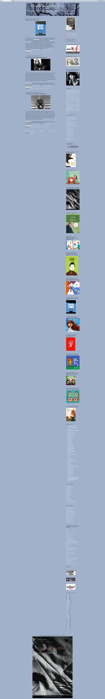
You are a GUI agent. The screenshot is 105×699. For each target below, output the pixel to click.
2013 (68, 621)
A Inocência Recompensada (72, 427)
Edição (69, 97)
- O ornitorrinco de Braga (70, 132)
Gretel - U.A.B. (68, 544)
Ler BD (68, 457)
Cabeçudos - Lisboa (69, 509)
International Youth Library (70, 549)
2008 (68, 628)
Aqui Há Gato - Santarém (70, 508)
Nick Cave (68, 496)
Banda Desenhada (77, 92)
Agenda (78, 91)
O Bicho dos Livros (70, 469)
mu (66, 104)
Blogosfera (74, 93)
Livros (67, 103)
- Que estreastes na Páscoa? (70, 139)
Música (68, 104)
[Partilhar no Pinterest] (30, 51)
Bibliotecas (67, 93)
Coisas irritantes (72, 94)
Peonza (67, 550)
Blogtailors (69, 437)
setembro (68, 605)
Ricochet (67, 554)
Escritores (32, 88)
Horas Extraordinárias (71, 451)
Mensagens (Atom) (32, 133)
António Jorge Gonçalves (70, 487)
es (68, 98)
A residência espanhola (70, 90)
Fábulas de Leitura (70, 448)
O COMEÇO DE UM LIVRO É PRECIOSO (42, 88)
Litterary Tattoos (68, 493)
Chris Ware (68, 491)
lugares (78, 103)
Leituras (67, 102)
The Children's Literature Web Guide (72, 557)
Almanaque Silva (70, 429)
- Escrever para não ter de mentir (71, 122)
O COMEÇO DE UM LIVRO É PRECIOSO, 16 (36, 57)
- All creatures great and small (71, 119)
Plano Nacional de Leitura (70, 552)
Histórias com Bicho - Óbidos (70, 514)
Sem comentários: (48, 49)
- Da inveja (68, 120)
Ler (69, 102)
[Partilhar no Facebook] (29, 51)
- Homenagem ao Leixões (70, 123)
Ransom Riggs (68, 498)
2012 (68, 622)
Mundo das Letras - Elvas (70, 516)
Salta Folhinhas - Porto (69, 520)
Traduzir (78, 110)
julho (68, 608)
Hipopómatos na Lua (70, 449)
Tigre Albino (68, 561)
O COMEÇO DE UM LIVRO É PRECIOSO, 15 (36, 93)
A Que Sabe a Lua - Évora (70, 507)
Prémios (78, 108)
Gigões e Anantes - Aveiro (70, 512)
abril (68, 612)
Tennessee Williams (28, 83)
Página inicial (41, 130)
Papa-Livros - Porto (69, 519)
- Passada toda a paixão (69, 137)
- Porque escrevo (68, 138)
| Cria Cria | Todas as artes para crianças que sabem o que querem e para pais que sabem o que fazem (73, 479)
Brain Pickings (68, 489)
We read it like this (70, 476)
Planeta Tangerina (70, 472)
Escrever (32, 52)
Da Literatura (69, 441)
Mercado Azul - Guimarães (70, 515)
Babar (67, 530)
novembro (68, 601)
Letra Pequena (69, 459)
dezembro (68, 600)
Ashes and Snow (68, 488)
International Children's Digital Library (72, 548)
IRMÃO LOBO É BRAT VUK (32, 20)
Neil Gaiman (68, 495)
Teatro (67, 110)
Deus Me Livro (69, 443)
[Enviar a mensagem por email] (26, 51)
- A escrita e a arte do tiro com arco (71, 118)
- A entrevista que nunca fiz (70, 116)
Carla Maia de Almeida (71, 34)
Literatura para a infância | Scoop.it (71, 461)
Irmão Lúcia (69, 452)
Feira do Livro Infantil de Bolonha (71, 541)
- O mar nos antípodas (69, 131)
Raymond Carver (28, 121)
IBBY (67, 545)
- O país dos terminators (70, 134)
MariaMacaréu (69, 464)
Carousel (67, 534)
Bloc (67, 531)
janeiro (68, 617)
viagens (67, 111)
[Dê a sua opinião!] (27, 51)
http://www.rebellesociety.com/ (71, 502)
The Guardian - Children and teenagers (72, 559)
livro (71, 102)
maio (68, 611)
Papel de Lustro (70, 471)
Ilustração (68, 100)
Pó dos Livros (69, 474)
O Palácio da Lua (70, 468)
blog (70, 93)
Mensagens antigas (53, 130)
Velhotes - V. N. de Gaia (70, 522)
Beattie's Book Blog (70, 433)
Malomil (68, 463)
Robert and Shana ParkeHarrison (71, 500)
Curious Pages (69, 440)
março (68, 614)
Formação (71, 99)
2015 (68, 599)
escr (71, 98)
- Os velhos (68, 135)
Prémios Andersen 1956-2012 (70, 553)
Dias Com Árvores (70, 444)
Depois (79, 96)
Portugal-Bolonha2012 (69, 108)
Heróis (78, 99)
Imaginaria (68, 546)
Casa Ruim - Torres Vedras (70, 511)
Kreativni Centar (36, 39)
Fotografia (75, 99)
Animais (67, 92)
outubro (68, 603)
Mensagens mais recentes (29, 130)
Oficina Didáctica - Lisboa (70, 518)
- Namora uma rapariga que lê (70, 124)
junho (68, 609)
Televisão (73, 110)
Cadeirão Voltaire (70, 438)
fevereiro (68, 615)
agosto (68, 606)
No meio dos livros (74, 104)
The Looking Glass (69, 560)
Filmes (67, 99)
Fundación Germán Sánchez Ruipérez (72, 542)
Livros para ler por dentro (73, 103)
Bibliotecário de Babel (71, 435)
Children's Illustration (69, 539)
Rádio (79, 109)
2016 (68, 597)
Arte (69, 92)
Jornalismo (77, 100)
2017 (68, 595)
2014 (68, 619)
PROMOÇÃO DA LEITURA (71, 109)
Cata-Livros (68, 537)
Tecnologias (70, 110)
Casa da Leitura (68, 535)
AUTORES (72, 92)
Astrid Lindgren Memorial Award (73, 430)
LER (68, 456)
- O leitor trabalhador (69, 130)
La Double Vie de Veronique (72, 454)
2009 (68, 627)
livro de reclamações (76, 102)
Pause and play (77, 107)
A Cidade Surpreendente (71, 425)
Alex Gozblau (68, 485)
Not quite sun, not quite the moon (72, 466)
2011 (68, 624)
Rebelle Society (68, 499)
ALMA (67, 529)
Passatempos (72, 107)
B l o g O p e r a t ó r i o (71, 432)
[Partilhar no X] (28, 51)
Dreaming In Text (70, 446)
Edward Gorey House (69, 492)
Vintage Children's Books (70, 563)
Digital (67, 97)
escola (70, 98)
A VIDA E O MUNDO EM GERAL (73, 90)
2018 (68, 594)
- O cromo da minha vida (70, 128)
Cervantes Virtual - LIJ (69, 538)
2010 (68, 625)
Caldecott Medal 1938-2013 (70, 533)
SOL (67, 556)
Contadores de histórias (73, 96)
